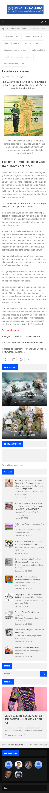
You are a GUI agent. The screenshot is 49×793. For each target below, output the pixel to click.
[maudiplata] (18, 774)
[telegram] (29, 359)
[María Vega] (38, 765)
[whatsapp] (21, 359)
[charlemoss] (9, 774)
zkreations (20, 745)
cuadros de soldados (33, 36)
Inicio (6, 788)
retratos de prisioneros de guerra (17, 57)
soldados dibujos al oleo (14, 64)
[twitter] (13, 359)
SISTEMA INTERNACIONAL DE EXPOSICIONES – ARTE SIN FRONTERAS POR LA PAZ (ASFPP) (29, 506)
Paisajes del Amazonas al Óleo (27, 647)
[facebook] (5, 359)
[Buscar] (46, 22)
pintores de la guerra (32, 43)
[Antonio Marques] (9, 765)
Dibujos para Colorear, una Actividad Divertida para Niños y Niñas (28, 28)
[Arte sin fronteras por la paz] (18, 765)
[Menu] (3, 22)
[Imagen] (24, 699)
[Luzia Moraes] (28, 765)
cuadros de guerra (11, 36)
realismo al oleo (38, 50)
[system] (42, 22)
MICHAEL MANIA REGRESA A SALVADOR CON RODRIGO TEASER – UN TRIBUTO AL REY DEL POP (23, 719)
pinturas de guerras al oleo (15, 50)
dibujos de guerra (11, 43)
